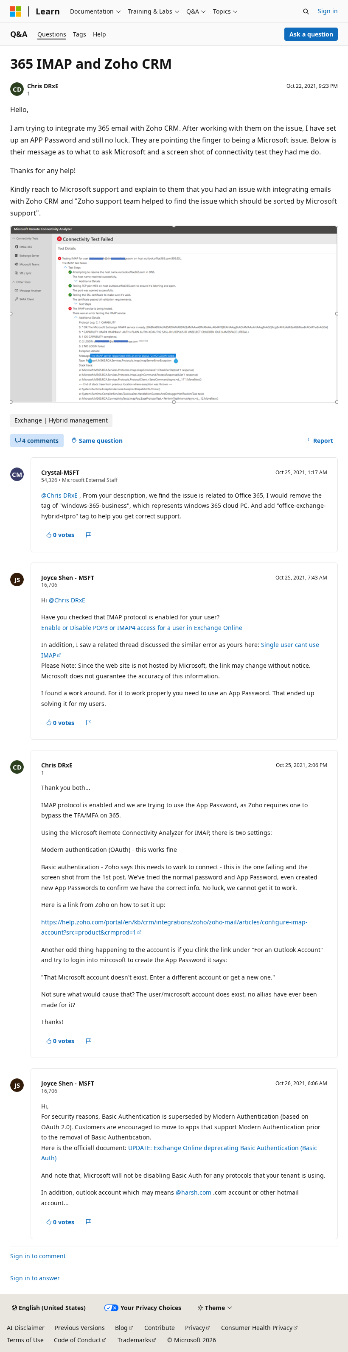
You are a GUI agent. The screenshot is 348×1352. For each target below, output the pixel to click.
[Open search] (305, 11)
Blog (121, 1328)
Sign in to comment (38, 1256)
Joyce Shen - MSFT (67, 578)
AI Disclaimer (26, 1328)
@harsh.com (194, 1192)
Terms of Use (25, 1340)
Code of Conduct (77, 1340)
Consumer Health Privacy (256, 1328)
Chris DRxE (43, 86)
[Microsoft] (15, 11)
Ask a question (311, 34)
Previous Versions (80, 1328)
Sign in (328, 11)
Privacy (195, 1328)
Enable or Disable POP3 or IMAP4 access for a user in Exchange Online (141, 628)
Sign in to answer (35, 1278)
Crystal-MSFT (60, 472)
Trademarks (134, 1340)
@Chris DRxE (60, 495)
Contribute (159, 1328)
